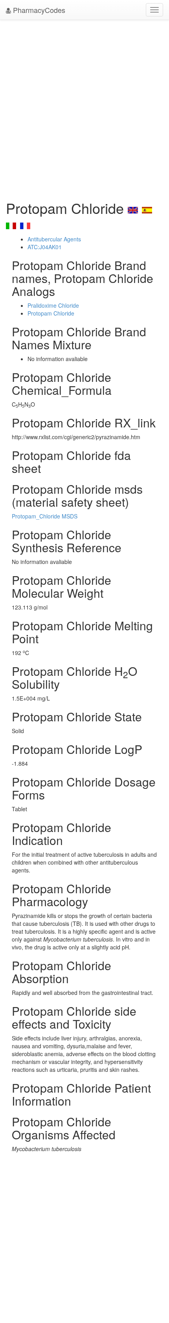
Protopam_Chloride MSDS (44, 516)
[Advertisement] (84, 108)
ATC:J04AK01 (45, 247)
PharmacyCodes (38, 10)
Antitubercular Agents (54, 239)
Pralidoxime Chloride (53, 305)
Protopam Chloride (51, 313)
